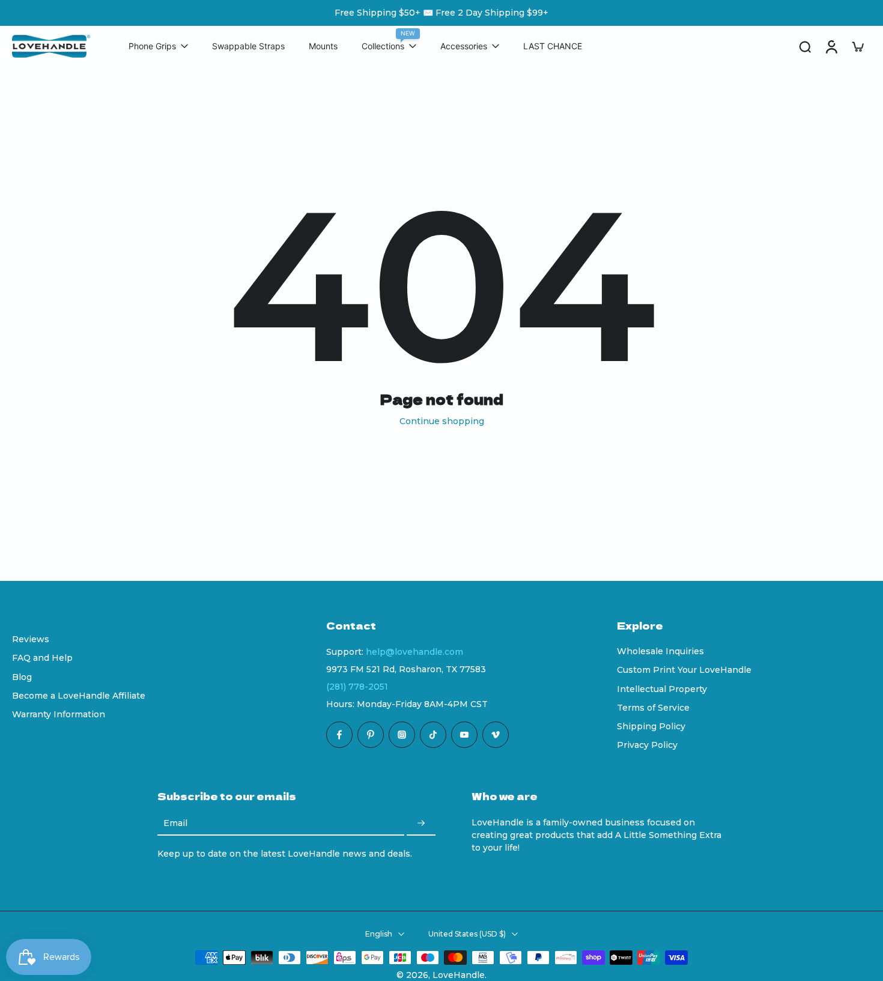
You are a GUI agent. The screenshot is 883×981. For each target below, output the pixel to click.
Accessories (463, 46)
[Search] (805, 46)
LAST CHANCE (552, 46)
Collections (383, 46)
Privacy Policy (647, 745)
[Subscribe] (421, 824)
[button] (453, 625)
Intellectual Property (662, 689)
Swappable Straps (248, 46)
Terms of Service (653, 707)
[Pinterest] (370, 734)
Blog (22, 677)
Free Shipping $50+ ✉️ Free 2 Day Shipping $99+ (441, 12)
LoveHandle (458, 975)
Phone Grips (152, 46)
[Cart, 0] (858, 46)
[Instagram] (402, 734)
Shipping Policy (651, 726)
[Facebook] (339, 734)
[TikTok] (433, 734)
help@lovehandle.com (414, 651)
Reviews (30, 639)
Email (175, 823)
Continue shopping (441, 421)
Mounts (323, 46)
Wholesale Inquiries (660, 651)
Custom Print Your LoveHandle (684, 669)
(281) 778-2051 (357, 686)
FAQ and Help (42, 657)
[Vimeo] (495, 734)
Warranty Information (58, 714)
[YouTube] (464, 734)
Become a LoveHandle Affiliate (78, 695)
